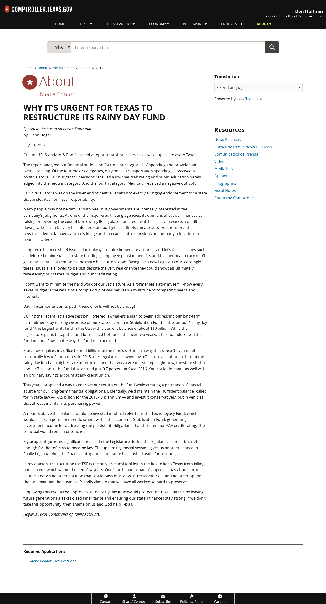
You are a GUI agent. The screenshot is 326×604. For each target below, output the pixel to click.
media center (63, 67)
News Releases (227, 139)
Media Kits (223, 168)
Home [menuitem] (60, 24)
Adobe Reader (40, 561)
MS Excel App (66, 561)
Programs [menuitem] (230, 24)
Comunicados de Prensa (236, 154)
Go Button (272, 47)
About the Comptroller (234, 197)
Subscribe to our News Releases (243, 147)
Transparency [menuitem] (119, 24)
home (27, 67)
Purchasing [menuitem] (193, 24)
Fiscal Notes (225, 190)
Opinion (221, 175)
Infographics (225, 183)
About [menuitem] (262, 24)
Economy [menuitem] (157, 24)
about (42, 67)
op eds (84, 67)
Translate (253, 99)
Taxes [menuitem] (84, 24)
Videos (220, 161)
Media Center (57, 94)
